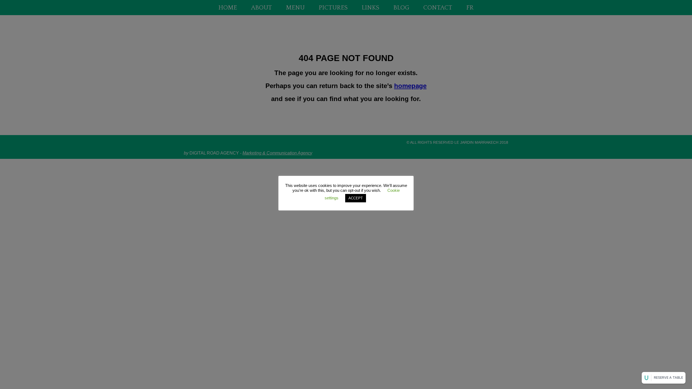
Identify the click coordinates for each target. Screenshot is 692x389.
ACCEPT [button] (355, 198)
